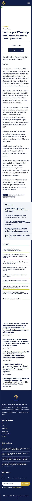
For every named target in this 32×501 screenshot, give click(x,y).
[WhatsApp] (22, 50)
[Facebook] (10, 50)
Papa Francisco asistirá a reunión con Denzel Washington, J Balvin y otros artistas (14, 269)
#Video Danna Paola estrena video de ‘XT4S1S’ (15, 281)
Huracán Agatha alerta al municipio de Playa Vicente (17, 236)
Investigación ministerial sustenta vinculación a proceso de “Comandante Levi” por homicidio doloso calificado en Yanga (16, 381)
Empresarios (6, 197)
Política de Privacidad (18, 487)
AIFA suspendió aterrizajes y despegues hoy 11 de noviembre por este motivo (17, 210)
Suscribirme (25, 483)
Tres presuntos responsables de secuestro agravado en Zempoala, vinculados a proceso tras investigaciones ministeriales (15, 327)
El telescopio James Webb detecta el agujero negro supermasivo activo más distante (15, 256)
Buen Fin (11, 195)
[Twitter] (14, 50)
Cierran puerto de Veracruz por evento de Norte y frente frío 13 (15, 216)
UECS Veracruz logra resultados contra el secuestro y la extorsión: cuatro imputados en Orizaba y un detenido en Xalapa (16, 342)
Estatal (6, 26)
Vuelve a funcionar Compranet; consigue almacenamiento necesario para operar (18, 222)
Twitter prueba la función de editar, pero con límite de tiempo (15, 262)
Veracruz (12, 197)
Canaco (16, 195)
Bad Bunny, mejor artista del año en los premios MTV (15, 275)
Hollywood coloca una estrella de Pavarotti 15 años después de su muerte (15, 292)
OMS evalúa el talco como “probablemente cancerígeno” (12, 249)
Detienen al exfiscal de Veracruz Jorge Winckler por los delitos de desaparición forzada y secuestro (16, 229)
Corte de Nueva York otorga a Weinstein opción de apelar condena (15, 287)
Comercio (21, 195)
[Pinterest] (18, 50)
